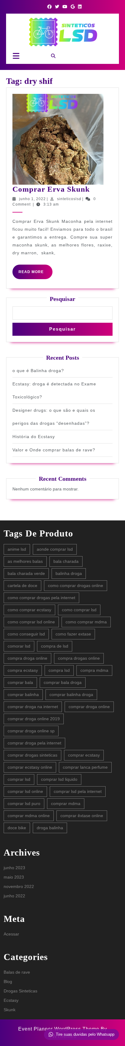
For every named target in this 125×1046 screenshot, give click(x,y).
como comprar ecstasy (29, 609)
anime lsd (17, 549)
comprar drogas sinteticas (32, 755)
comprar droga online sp (31, 730)
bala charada (66, 561)
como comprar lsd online (31, 621)
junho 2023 (14, 867)
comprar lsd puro (24, 803)
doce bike (17, 827)
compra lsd (59, 670)
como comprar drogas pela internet (41, 597)
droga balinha (50, 827)
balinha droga (69, 573)
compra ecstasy (23, 670)
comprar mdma (65, 803)
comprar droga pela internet (34, 743)
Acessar (11, 934)
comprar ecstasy (84, 755)
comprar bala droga (63, 682)
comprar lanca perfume (85, 767)
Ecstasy (11, 1000)
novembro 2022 (19, 886)
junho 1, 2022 (32, 199)
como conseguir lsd (26, 634)
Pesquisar (62, 298)
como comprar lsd (79, 609)
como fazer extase (73, 634)
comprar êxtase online (81, 815)
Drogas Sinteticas (20, 990)
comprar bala (20, 682)
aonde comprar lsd (55, 549)
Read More (35, 274)
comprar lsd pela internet (78, 791)
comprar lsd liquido (59, 779)
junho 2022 (14, 895)
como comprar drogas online (75, 585)
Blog (8, 981)
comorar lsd (19, 646)
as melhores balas (25, 561)
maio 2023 (14, 877)
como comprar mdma (86, 621)
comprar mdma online (29, 815)
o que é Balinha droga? (38, 370)
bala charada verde (26, 573)
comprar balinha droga (71, 694)
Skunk (9, 1009)
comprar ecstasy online (30, 767)
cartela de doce (22, 585)
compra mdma (94, 670)
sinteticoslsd (69, 199)
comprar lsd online (25, 791)
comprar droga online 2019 (34, 718)
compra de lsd (54, 646)
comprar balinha (23, 694)
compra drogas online (79, 658)
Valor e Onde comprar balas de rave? (53, 449)
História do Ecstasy (33, 436)
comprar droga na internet (33, 706)
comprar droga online (89, 706)
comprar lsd (19, 779)
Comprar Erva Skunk (51, 189)
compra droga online (27, 658)
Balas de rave (17, 972)
